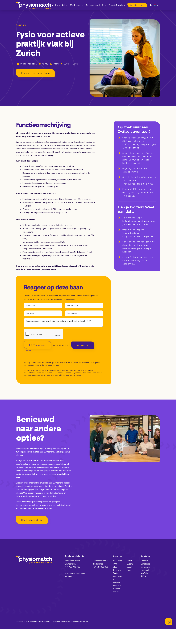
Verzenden (83, 345)
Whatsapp (69, 576)
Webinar (116, 588)
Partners (116, 573)
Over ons (117, 570)
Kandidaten (61, 5)
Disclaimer (84, 621)
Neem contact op (32, 519)
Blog (115, 567)
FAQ (115, 563)
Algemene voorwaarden (70, 621)
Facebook (145, 570)
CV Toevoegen (37, 344)
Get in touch (137, 5)
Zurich (129, 560)
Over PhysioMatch (112, 5)
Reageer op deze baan (35, 73)
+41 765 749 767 (72, 567)
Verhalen (117, 585)
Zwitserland (93, 5)
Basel (129, 567)
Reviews (116, 582)
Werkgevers (76, 5)
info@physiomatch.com (75, 573)
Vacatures (117, 560)
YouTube (145, 573)
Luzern (130, 563)
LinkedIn (144, 560)
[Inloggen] (151, 5)
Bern (129, 570)
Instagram (145, 567)
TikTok (144, 576)
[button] (168, 621)
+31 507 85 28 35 (100, 567)
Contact (116, 591)
